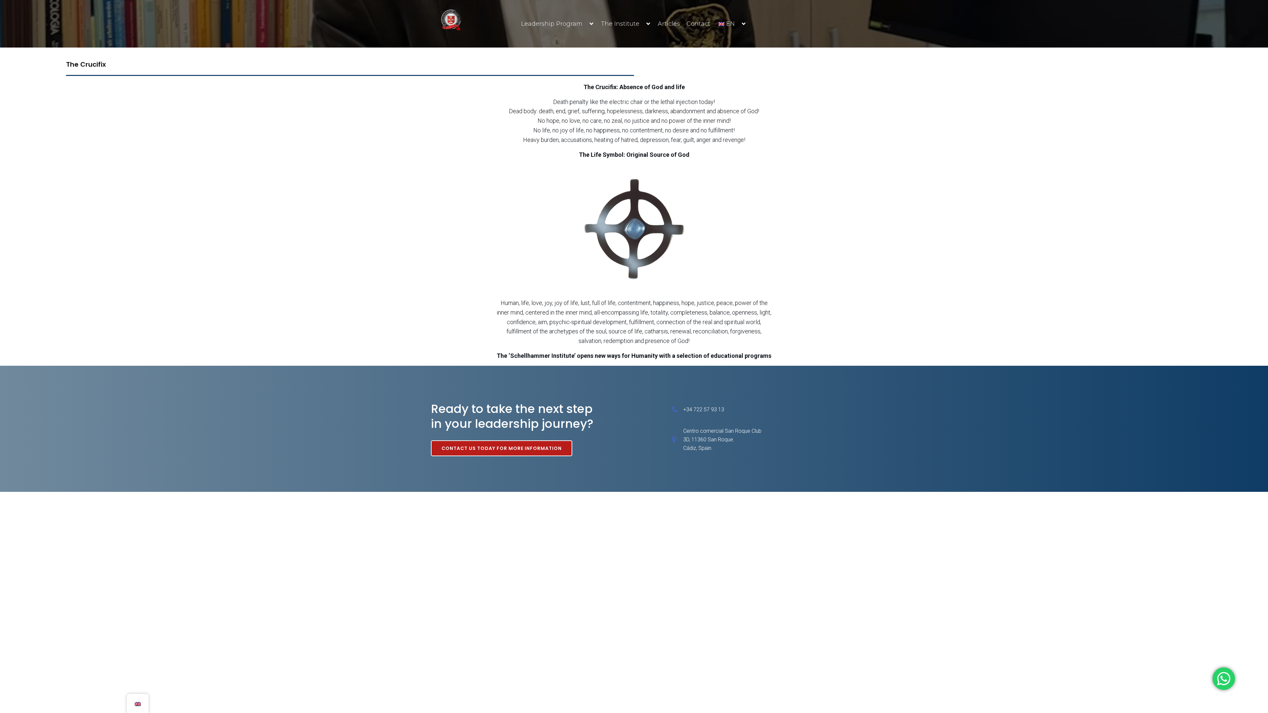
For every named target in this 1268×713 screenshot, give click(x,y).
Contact (698, 23)
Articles (669, 23)
